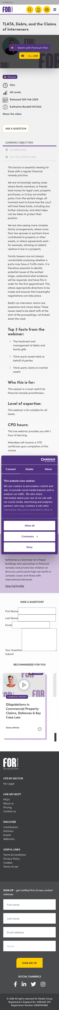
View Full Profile (14, 586)
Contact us (9, 811)
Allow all (29, 525)
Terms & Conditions (14, 854)
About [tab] (48, 469)
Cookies (7, 862)
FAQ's (6, 799)
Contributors (10, 827)
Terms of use (10, 866)
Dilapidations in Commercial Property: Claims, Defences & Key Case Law (23, 710)
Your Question (13, 650)
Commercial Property (17, 697)
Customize (27, 536)
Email (8, 625)
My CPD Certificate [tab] (23, 157)
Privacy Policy (11, 858)
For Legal (8, 783)
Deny (29, 547)
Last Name (11, 618)
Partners (8, 831)
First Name (11, 611)
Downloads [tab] (18, 149)
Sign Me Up (29, 963)
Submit (9, 654)
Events (7, 835)
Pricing (7, 807)
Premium (12, 76)
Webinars (8, 839)
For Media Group (8, 2)
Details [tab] (30, 469)
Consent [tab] (11, 469)
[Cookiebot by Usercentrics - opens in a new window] (41, 460)
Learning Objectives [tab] (19, 142)
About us (8, 803)
